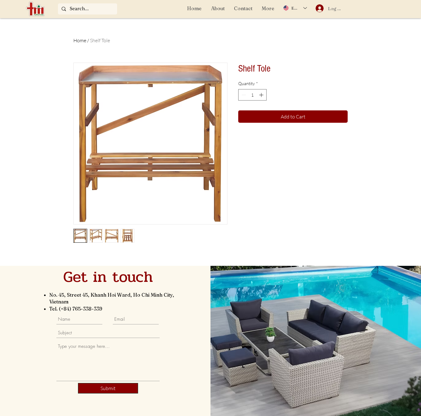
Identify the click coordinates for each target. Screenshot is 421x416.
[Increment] (262, 94)
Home (79, 40)
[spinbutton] (252, 94)
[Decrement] (243, 94)
